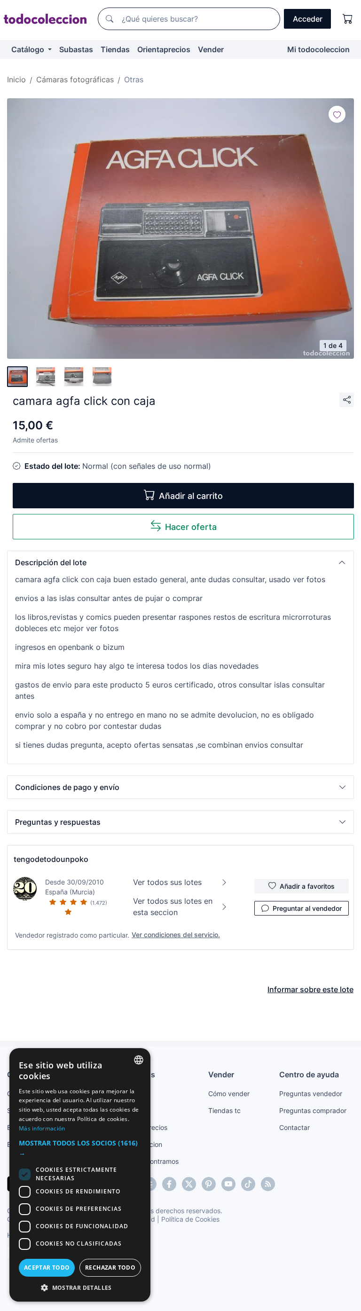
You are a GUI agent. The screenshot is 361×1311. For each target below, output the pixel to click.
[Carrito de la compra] (347, 19)
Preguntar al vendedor (307, 908)
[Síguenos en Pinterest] (209, 1184)
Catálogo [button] (28, 49)
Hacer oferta (191, 527)
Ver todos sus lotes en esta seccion (172, 906)
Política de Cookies (190, 1219)
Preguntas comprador (312, 1110)
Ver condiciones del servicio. (176, 935)
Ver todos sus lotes (167, 882)
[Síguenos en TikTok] (248, 1184)
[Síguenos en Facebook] (169, 1184)
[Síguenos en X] (189, 1184)
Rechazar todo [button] (110, 1268)
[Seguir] (337, 114)
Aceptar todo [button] (47, 1268)
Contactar (294, 1127)
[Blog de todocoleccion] (268, 1184)
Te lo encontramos (150, 1161)
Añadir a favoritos (307, 886)
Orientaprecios (163, 49)
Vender (211, 49)
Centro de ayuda (309, 1074)
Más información (42, 1128)
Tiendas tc (224, 1110)
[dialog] (79, 1175)
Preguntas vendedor (310, 1094)
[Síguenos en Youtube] (228, 1184)
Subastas (76, 49)
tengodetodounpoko (51, 859)
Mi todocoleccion (318, 49)
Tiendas (115, 49)
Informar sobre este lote (310, 989)
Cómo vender (229, 1094)
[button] (180, 562)
